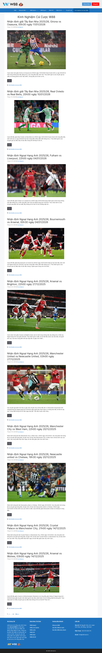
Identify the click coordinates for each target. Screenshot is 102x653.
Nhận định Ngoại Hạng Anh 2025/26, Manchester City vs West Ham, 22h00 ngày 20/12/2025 (35, 428)
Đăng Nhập (86, 4)
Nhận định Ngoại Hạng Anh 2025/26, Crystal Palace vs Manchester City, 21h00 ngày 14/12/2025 (36, 527)
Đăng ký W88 (56, 625)
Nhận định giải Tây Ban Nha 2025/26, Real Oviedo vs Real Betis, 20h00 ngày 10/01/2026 (35, 93)
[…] (9, 80)
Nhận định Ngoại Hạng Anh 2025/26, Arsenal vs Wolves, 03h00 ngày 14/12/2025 (34, 555)
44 (13, 614)
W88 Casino (33, 10)
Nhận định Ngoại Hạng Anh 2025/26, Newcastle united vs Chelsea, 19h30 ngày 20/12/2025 (34, 456)
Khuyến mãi (69, 10)
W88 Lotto (33, 630)
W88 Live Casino (34, 627)
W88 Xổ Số (59, 10)
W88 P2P (51, 10)
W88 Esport (43, 10)
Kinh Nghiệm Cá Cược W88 (81, 10)
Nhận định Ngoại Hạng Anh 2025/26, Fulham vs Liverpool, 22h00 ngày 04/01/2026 (34, 157)
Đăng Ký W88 (22, 10)
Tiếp (17, 614)
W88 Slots (32, 634)
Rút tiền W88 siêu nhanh (59, 630)
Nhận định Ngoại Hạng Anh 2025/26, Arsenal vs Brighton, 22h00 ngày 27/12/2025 (34, 283)
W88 (15, 10)
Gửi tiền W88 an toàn (58, 627)
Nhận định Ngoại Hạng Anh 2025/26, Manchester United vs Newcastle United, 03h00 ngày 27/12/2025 (35, 356)
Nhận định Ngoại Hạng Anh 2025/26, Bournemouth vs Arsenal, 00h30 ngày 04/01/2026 (36, 221)
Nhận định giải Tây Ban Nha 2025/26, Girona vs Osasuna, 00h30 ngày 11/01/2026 (34, 23)
